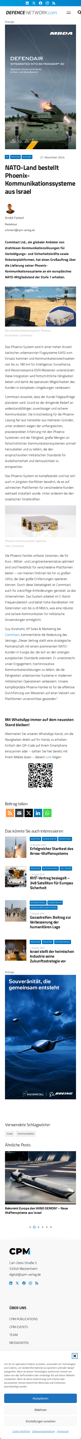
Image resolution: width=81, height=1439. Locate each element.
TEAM (13, 1334)
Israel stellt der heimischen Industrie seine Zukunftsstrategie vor (52, 956)
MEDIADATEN (19, 1342)
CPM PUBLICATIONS (23, 1318)
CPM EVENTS (18, 1326)
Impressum (63, 1431)
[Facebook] (24, 1283)
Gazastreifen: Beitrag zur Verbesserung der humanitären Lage (50, 922)
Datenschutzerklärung (43, 1431)
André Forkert (14, 217)
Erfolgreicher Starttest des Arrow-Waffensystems (51, 850)
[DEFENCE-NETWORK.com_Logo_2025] (31, 12)
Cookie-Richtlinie (21, 1431)
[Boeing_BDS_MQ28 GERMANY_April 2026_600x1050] (40, 1098)
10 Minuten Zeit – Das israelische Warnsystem (37, 1208)
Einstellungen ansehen (40, 1421)
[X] (17, 1283)
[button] (75, 1356)
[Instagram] (30, 1283)
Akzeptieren (40, 1398)
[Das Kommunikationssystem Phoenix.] (40, 307)
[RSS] (36, 1283)
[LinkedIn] (10, 1283)
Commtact (12, 634)
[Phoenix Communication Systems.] (40, 521)
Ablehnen (40, 1409)
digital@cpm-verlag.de (25, 1274)
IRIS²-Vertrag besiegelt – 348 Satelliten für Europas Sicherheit (51, 882)
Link (49, 756)
